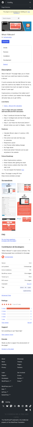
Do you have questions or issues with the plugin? (9, 240)
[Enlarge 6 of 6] (29, 219)
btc (25, 287)
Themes (19, 362)
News (3, 362)
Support (5, 64)
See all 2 (29, 283)
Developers (5, 378)
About (3, 359)
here (22, 170)
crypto (29, 287)
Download (5, 41)
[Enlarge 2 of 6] (13, 199)
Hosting (4, 364)
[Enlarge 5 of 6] (29, 196)
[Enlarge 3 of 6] (13, 220)
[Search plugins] (18, 18)
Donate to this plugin (8, 349)
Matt (4, 389)
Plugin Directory (6, 7)
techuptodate (8, 37)
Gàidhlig (7, 402)
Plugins (19, 364)
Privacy (4, 367)
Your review (5, 322)
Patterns (19, 367)
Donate (20, 378)
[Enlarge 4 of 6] (29, 185)
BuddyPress (6, 395)
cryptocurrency (27, 290)
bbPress (5, 392)
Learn (3, 372)
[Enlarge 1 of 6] (13, 185)
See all (29, 322)
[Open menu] (30, 2)
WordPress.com (7, 386)
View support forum (7, 334)
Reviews (5, 52)
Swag (19, 381)
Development (7, 60)
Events (19, 375)
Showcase (20, 359)
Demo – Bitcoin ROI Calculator (13, 106)
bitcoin (22, 287)
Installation (6, 56)
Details (5, 47)
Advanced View (6, 295)
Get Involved (21, 372)
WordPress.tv (6, 381)
